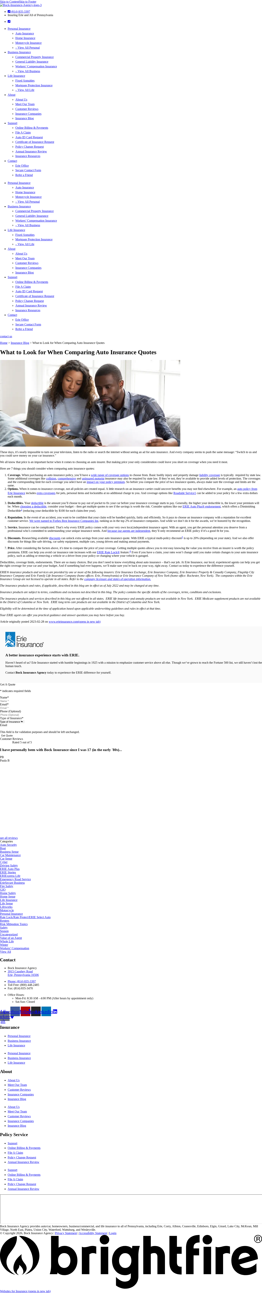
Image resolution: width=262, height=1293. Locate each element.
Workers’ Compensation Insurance (36, 66)
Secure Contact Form (28, 170)
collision (51, 478)
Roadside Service (183, 493)
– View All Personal (27, 47)
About (11, 94)
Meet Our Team (25, 104)
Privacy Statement (66, 1233)
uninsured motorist (93, 478)
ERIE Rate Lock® (108, 552)
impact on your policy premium (106, 482)
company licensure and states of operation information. (117, 579)
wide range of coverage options (110, 475)
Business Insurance (19, 52)
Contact (12, 160)
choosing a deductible (33, 506)
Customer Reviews (26, 109)
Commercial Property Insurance (34, 57)
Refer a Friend (24, 175)
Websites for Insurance (25, 1291)
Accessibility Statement (93, 1233)
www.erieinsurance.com (75, 621)
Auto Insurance (24, 33)
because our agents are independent (128, 530)
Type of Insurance (11, 718)
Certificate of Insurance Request (34, 141)
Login (112, 1233)
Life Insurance (16, 75)
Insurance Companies (28, 113)
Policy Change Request (29, 146)
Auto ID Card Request (29, 137)
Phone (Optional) (10, 711)
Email (4, 704)
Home (3, 342)
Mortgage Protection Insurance (34, 85)
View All (5, 951)
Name (4, 697)
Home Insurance (25, 38)
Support (12, 123)
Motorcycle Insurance (28, 42)
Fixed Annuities (25, 80)
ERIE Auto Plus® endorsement (202, 506)
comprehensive (67, 478)
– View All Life (24, 90)
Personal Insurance (19, 28)
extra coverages (46, 493)
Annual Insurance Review (31, 151)
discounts (54, 538)
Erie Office (22, 165)
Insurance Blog (24, 118)
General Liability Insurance (31, 61)
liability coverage (209, 475)
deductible (37, 503)
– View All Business (27, 71)
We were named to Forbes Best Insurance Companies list (63, 520)
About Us (21, 99)
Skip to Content (9, 1)
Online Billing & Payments (31, 127)
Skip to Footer (27, 1)
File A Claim (23, 132)
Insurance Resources (27, 156)
